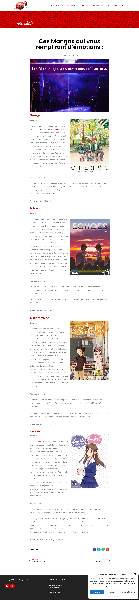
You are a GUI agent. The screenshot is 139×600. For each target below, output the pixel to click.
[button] (135, 574)
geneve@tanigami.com (58, 595)
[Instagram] (12, 586)
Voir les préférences (128, 592)
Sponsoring (71, 5)
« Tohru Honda (35, 441)
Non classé (74, 55)
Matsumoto (41, 129)
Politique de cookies (112, 596)
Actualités (24, 23)
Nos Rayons (84, 5)
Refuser (112, 592)
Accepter (97, 592)
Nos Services (97, 5)
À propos (59, 5)
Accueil (49, 5)
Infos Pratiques (119, 5)
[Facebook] (7, 586)
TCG (107, 5)
